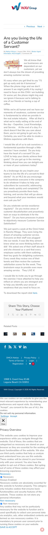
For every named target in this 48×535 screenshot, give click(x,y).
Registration (18, 364)
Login (31, 360)
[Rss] (10, 346)
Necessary (8, 476)
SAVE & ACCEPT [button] (8, 527)
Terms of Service (16, 360)
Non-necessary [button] (7, 500)
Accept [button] (13, 416)
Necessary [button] (5, 473)
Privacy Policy (30, 358)
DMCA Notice (12, 358)
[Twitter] (15, 346)
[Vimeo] (19, 346)
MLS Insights (16, 54)
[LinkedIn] (24, 346)
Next (39, 26)
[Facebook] (5, 346)
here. (35, 292)
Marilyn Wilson (11, 52)
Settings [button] (5, 416)
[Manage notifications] (42, 530)
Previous (30, 26)
